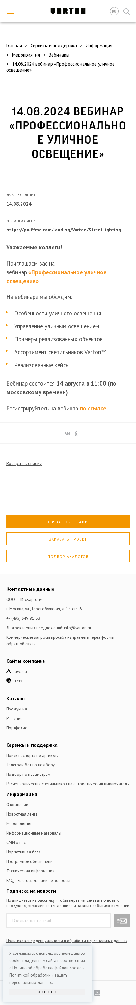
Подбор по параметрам (28, 774)
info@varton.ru (77, 628)
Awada (21, 671)
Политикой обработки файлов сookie (47, 968)
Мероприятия (18, 823)
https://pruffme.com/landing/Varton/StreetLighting (63, 230)
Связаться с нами (68, 521)
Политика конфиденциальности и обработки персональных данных (66, 940)
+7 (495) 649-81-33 (23, 618)
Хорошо (47, 992)
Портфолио (17, 728)
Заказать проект (68, 539)
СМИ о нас (16, 842)
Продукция (16, 709)
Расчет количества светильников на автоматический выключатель (67, 784)
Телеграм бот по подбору (30, 765)
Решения (14, 718)
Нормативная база (23, 852)
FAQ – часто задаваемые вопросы (38, 880)
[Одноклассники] (75, 432)
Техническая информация (30, 871)
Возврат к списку (24, 463)
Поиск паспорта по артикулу (32, 755)
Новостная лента (22, 814)
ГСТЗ (18, 681)
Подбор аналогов (68, 556)
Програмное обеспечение (30, 861)
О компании (17, 804)
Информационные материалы (33, 833)
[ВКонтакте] (66, 432)
